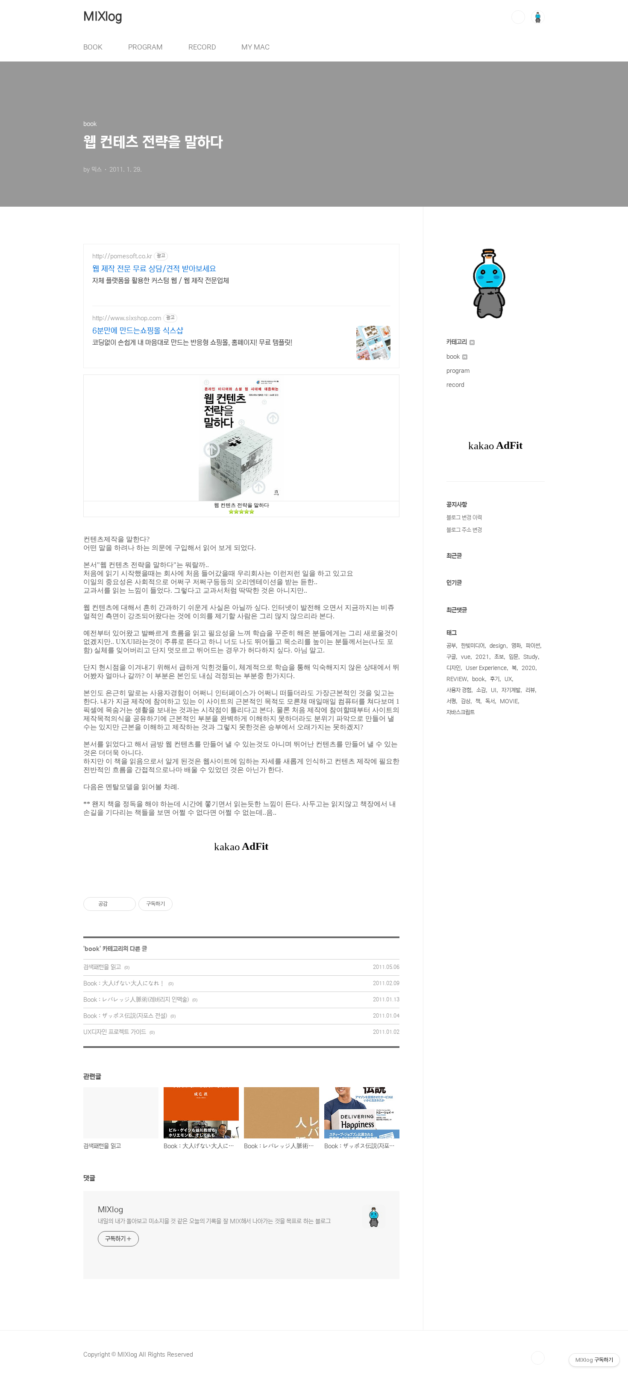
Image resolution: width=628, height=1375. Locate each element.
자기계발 (511, 690)
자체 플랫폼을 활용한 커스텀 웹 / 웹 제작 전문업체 (160, 280)
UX (508, 679)
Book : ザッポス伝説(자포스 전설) (125, 1015)
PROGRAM (145, 47)
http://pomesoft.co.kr (122, 256)
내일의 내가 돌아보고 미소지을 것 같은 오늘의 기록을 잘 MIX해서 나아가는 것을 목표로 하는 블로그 (214, 1221)
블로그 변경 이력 (464, 518)
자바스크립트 (460, 712)
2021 (482, 657)
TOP (538, 1358)
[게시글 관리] (126, 904)
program (458, 370)
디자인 (453, 668)
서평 (451, 701)
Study (530, 657)
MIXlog (102, 16)
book (92, 948)
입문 (513, 657)
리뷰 (530, 690)
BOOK (93, 47)
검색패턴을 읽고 (102, 967)
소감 (481, 690)
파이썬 (533, 646)
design (498, 646)
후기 (494, 679)
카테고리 (457, 342)
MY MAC (255, 47)
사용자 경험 (458, 690)
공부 (451, 646)
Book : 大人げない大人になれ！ (124, 983)
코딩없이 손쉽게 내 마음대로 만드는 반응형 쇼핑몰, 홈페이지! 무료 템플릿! (192, 342)
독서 (490, 701)
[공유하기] (115, 904)
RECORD (202, 47)
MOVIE (509, 701)
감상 (465, 701)
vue (465, 657)
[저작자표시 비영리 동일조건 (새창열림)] (184, 904)
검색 (518, 17)
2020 (528, 668)
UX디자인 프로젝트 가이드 (114, 1032)
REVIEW (456, 679)
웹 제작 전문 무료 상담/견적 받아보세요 (154, 269)
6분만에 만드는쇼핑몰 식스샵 (137, 331)
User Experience (486, 668)
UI (493, 690)
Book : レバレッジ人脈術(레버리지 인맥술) (136, 999)
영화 (516, 646)
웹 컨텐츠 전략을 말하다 (241, 505)
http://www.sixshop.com (126, 318)
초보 (499, 657)
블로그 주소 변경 (464, 530)
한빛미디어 (472, 646)
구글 (451, 657)
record (455, 384)
